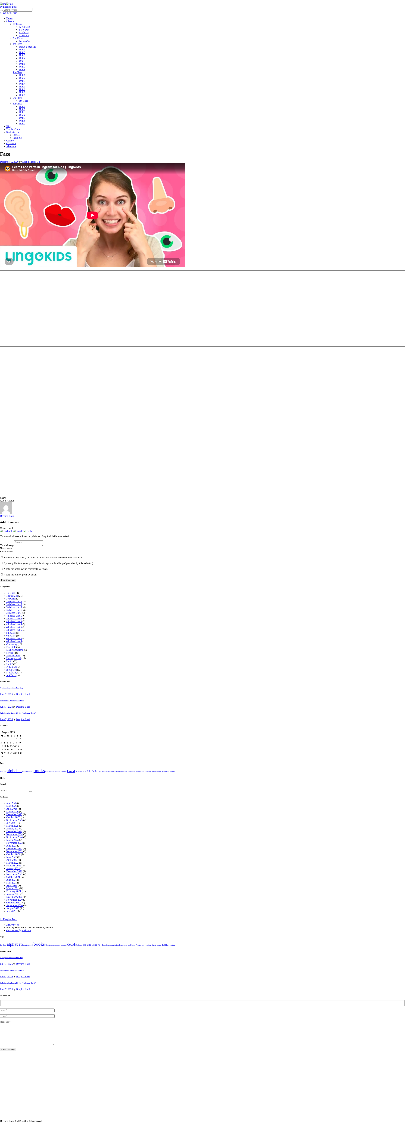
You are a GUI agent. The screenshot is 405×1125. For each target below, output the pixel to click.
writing (172, 771)
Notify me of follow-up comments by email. (26, 569)
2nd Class (17, 38)
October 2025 (13, 817)
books (39, 770)
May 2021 (11, 882)
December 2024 (14, 831)
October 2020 (13, 902)
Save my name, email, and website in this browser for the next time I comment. (43, 557)
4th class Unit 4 (14, 624)
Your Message (7, 545)
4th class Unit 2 (14, 618)
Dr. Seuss (78, 771)
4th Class (17, 72)
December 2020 (14, 897)
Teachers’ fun (13, 129)
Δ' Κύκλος (11, 675)
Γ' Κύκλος (11, 672)
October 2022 (13, 854)
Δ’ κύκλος (24, 35)
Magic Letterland (27, 46)
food (118, 771)
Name (3, 548)
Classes (10, 21)
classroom (56, 771)
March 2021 (12, 888)
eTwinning (11, 143)
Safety (154, 771)
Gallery (10, 140)
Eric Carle (92, 771)
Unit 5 (22, 61)
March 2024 (12, 840)
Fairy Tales (102, 771)
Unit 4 (22, 58)
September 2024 (14, 837)
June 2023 (11, 845)
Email (3, 551)
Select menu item (8, 13)
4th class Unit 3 (14, 621)
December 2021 (14, 871)
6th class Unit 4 (14, 641)
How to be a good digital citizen (12, 700)
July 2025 (11, 823)
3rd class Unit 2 (14, 604)
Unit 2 (22, 52)
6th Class (17, 103)
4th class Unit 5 (14, 627)
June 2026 (11, 803)
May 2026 (11, 805)
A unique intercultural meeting (11, 688)
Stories (16, 135)
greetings (123, 771)
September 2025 (14, 820)
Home (9, 18)
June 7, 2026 (6, 694)
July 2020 (11, 911)
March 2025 (12, 825)
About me (11, 146)
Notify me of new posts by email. (20, 574)
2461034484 (12, 924)
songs (159, 771)
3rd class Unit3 (13, 612)
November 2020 (14, 899)
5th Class (17, 98)
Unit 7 (22, 66)
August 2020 (12, 908)
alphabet (14, 770)
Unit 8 (22, 69)
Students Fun (12, 132)
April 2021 (11, 885)
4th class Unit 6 (14, 630)
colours (63, 771)
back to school (27, 771)
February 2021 (13, 891)
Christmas (49, 771)
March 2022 (12, 862)
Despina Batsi (29, 161)
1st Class (17, 24)
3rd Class (17, 44)
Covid (71, 771)
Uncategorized (13, 658)
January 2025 (13, 828)
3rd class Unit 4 (14, 607)
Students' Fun (13, 655)
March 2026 (12, 811)
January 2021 (13, 894)
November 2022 (14, 851)
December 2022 (14, 848)
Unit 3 (22, 55)
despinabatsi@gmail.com (18, 930)
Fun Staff (11, 647)
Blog (8, 126)
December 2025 (14, 814)
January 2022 (13, 868)
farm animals (111, 771)
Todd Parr (165, 771)
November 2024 (14, 834)
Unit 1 (22, 49)
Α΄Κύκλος (24, 26)
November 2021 (14, 874)
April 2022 (11, 860)
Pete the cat (140, 771)
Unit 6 (22, 63)
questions (148, 771)
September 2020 (14, 905)
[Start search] (1, 10)
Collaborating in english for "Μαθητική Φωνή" (18, 713)
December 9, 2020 (9, 161)
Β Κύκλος (24, 29)
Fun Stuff (17, 137)
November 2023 (14, 842)
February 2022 (13, 865)
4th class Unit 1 (14, 615)
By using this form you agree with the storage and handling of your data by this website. (48, 563)
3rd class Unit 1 (14, 601)
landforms (131, 771)
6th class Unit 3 (14, 638)
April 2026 (11, 808)
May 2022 (11, 857)
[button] (6, 531)
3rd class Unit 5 (14, 610)
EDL (84, 771)
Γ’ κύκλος (24, 32)
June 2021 (11, 879)
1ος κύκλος (24, 41)
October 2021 (13, 877)
